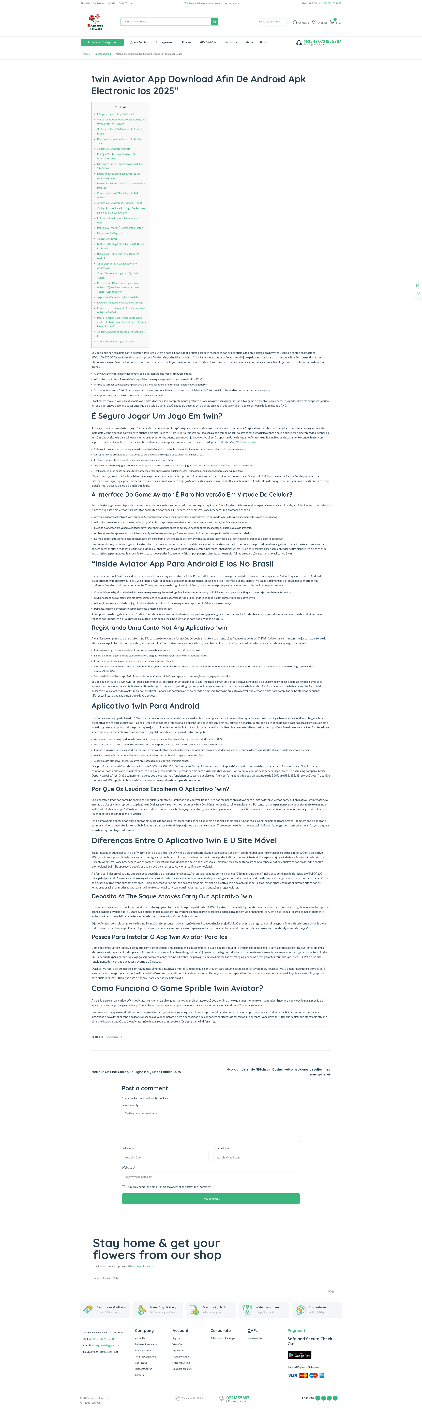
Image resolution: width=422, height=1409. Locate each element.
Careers (139, 1374)
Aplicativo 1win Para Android (113, 148)
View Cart (177, 1344)
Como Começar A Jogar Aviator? (115, 341)
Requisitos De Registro (110, 233)
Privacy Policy (143, 1350)
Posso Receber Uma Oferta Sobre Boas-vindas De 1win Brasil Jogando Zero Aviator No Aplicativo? (121, 322)
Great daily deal (214, 1307)
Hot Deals (140, 42)
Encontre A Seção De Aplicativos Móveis (120, 302)
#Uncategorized (114, 1037)
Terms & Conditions (145, 1356)
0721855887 (237, 1398)
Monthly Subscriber (270, 21)
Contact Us (141, 1362)
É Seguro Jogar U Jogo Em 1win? (115, 114)
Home (86, 53)
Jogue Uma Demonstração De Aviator (118, 297)
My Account (99, 3)
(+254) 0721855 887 (331, 3)
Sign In (176, 1338)
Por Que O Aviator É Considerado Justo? (120, 227)
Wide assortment (268, 1307)
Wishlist (112, 3)
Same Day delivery (163, 1307)
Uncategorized (103, 53)
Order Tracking (126, 3)
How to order (255, 1338)
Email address (222, 1148)
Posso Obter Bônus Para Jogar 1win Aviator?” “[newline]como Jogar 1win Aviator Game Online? (118, 287)
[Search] (214, 21)
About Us (85, 3)
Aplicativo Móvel (107, 238)
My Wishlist (179, 1350)
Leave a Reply (130, 1105)
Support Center (143, 1368)
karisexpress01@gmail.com (105, 1345)
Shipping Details (181, 1362)
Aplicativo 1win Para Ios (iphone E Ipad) (119, 202)
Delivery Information (146, 1344)
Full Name (128, 1148)
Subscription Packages (223, 1338)
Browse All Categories (102, 42)
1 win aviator (249, 442)
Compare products (182, 1368)
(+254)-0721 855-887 (104, 1338)
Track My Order (181, 1356)
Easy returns (317, 1307)
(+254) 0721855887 (322, 41)
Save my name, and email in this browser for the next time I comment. (170, 1187)
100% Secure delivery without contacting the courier (211, 3)
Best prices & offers (110, 1307)
